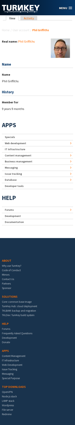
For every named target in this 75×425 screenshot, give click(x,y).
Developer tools (14, 186)
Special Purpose (11, 378)
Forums (9, 210)
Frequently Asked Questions (17, 333)
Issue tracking (13, 174)
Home (6, 30)
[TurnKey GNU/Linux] (21, 11)
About (6, 260)
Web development (15, 143)
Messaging (11, 167)
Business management (18, 161)
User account (21, 30)
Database (11, 180)
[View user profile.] (60, 48)
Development (13, 216)
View (13, 18)
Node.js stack (9, 396)
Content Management (13, 356)
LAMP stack (8, 401)
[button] (65, 8)
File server (7, 409)
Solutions (10, 296)
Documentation (14, 222)
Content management (18, 155)
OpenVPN (7, 392)
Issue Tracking (9, 369)
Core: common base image (17, 301)
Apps (9, 125)
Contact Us (8, 279)
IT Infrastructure (15, 149)
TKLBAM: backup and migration (19, 310)
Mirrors (5, 274)
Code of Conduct (11, 270)
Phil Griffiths (26, 41)
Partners (6, 283)
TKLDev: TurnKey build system (18, 315)
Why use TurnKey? (11, 265)
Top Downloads (14, 387)
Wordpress (8, 405)
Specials (10, 137)
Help (9, 198)
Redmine (7, 414)
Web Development (12, 365)
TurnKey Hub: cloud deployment (19, 306)
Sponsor (6, 288)
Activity (29, 18)
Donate (6, 342)
